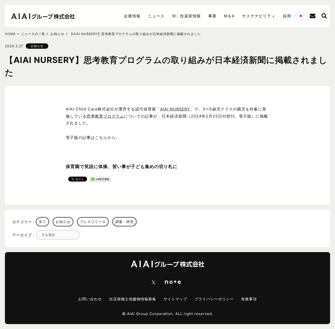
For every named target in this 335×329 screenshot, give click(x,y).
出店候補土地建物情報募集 (132, 299)
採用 (287, 15)
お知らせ (57, 34)
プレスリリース (93, 221)
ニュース (156, 15)
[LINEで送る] (100, 178)
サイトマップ (175, 299)
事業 (212, 15)
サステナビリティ (258, 15)
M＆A (229, 15)
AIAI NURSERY (175, 109)
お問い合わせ (90, 299)
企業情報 (132, 15)
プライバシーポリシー (214, 299)
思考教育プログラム (105, 116)
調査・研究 (124, 221)
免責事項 (249, 299)
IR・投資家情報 (186, 15)
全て (42, 221)
